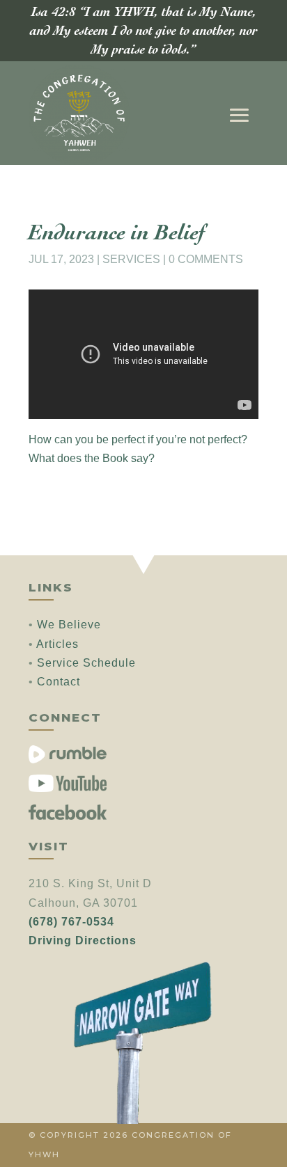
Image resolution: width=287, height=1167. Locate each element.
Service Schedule (86, 663)
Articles (57, 644)
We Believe (69, 624)
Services (131, 259)
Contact (58, 682)
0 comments (206, 259)
